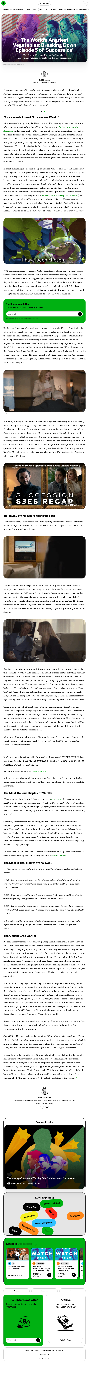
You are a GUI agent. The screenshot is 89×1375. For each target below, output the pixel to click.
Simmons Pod (71, 9)
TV (47, 9)
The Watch (11, 1275)
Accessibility (60, 1350)
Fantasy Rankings (18, 9)
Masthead (44, 1291)
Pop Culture (40, 1263)
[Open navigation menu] (85, 3)
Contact (17, 1291)
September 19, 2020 (39, 771)
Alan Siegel (17, 1183)
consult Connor (58, 855)
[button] (44, 3)
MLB (41, 9)
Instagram (43, 1354)
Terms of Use (29, 1350)
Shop (72, 1291)
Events (61, 9)
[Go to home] (3, 3)
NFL (34, 9)
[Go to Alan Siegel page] (8, 1183)
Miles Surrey (45, 80)
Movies (53, 9)
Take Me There (65, 1340)
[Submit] (80, 314)
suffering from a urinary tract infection (60, 195)
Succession (44, 34)
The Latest (6, 9)
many (53, 799)
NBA (28, 9)
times (59, 799)
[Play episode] (49, 1275)
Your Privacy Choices (47, 1350)
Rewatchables (83, 9)
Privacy (37, 1350)
